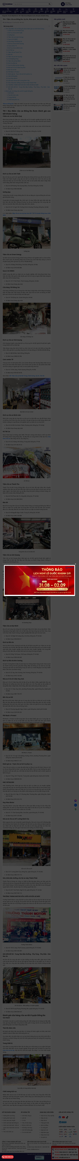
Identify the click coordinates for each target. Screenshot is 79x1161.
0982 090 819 (9, 1157)
